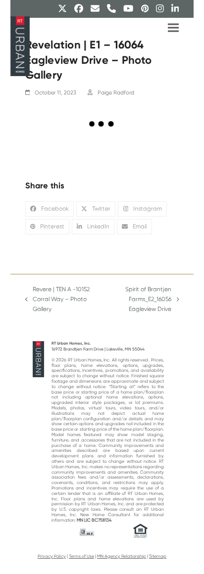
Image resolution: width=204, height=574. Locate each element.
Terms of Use (81, 556)
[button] (173, 28)
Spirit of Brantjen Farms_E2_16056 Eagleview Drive (138, 300)
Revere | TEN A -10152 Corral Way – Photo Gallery (57, 300)
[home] (38, 358)
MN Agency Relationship (121, 556)
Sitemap (157, 556)
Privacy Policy (52, 556)
